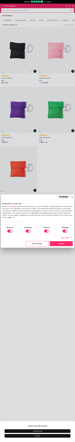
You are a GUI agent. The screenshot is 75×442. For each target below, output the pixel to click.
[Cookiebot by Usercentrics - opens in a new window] (60, 197)
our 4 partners (12, 206)
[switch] (28, 231)
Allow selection (37, 243)
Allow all (61, 243)
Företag (37, 435)
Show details (65, 238)
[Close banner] (72, 197)
